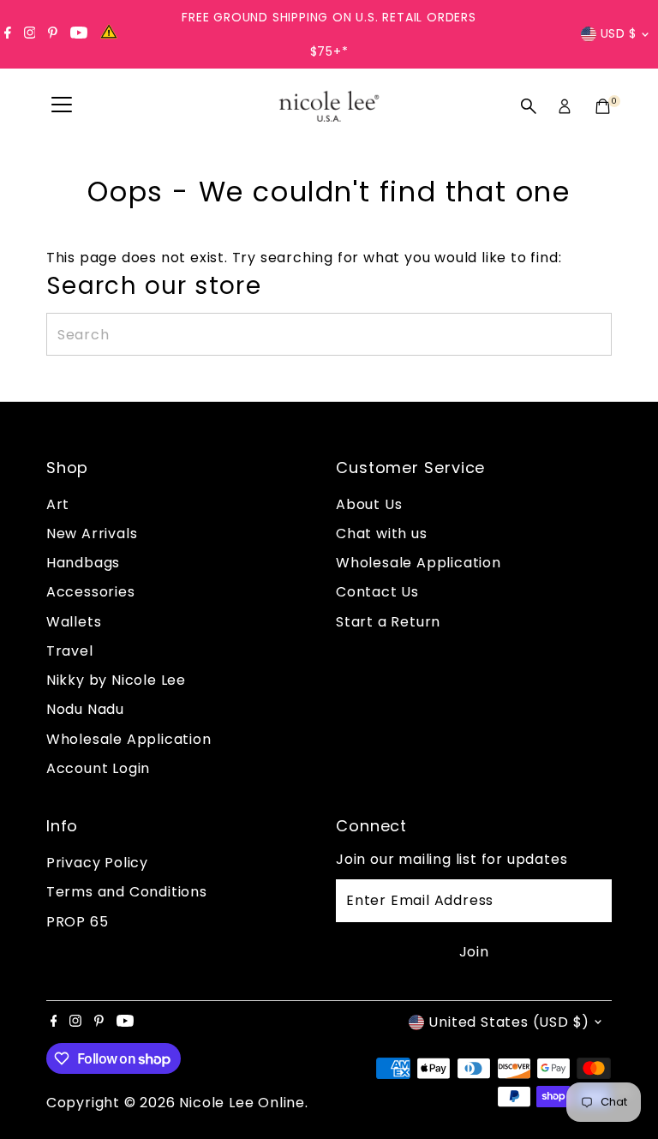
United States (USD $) (508, 1022)
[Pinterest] (53, 34)
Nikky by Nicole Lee (116, 680)
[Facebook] (7, 34)
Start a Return (388, 622)
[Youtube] (79, 34)
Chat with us (382, 533)
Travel (69, 651)
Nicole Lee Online (242, 1102)
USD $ (619, 33)
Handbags (83, 562)
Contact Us (377, 592)
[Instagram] (30, 34)
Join (474, 952)
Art (57, 504)
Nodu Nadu (85, 709)
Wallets (74, 622)
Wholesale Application (129, 739)
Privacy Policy (97, 862)
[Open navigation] (61, 106)
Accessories (90, 592)
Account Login (98, 768)
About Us (369, 504)
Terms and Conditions (126, 892)
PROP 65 (77, 922)
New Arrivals (92, 533)
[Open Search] (528, 106)
